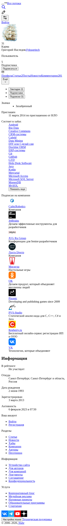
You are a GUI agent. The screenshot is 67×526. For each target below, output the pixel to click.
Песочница (15, 452)
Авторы (13, 449)
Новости (36, 75)
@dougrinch (33, 49)
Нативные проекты (20, 499)
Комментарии (51, 75)
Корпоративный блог (22, 493)
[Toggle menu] (2, 4)
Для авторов (16, 468)
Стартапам (15, 505)
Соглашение (16, 477)
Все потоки (14, 3)
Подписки (17, 96)
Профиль (7, 75)
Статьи (18, 75)
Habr (21, 522)
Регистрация (16, 424)
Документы (16, 474)
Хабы (12, 443)
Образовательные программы (27, 502)
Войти (12, 421)
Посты (27, 75)
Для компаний (17, 471)
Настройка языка (12, 519)
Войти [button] (5, 22)
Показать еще (17, 189)
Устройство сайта (19, 464)
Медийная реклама (20, 496)
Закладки (16, 89)
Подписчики (16, 93)
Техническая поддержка (37, 519)
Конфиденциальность (22, 481)
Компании (15, 446)
